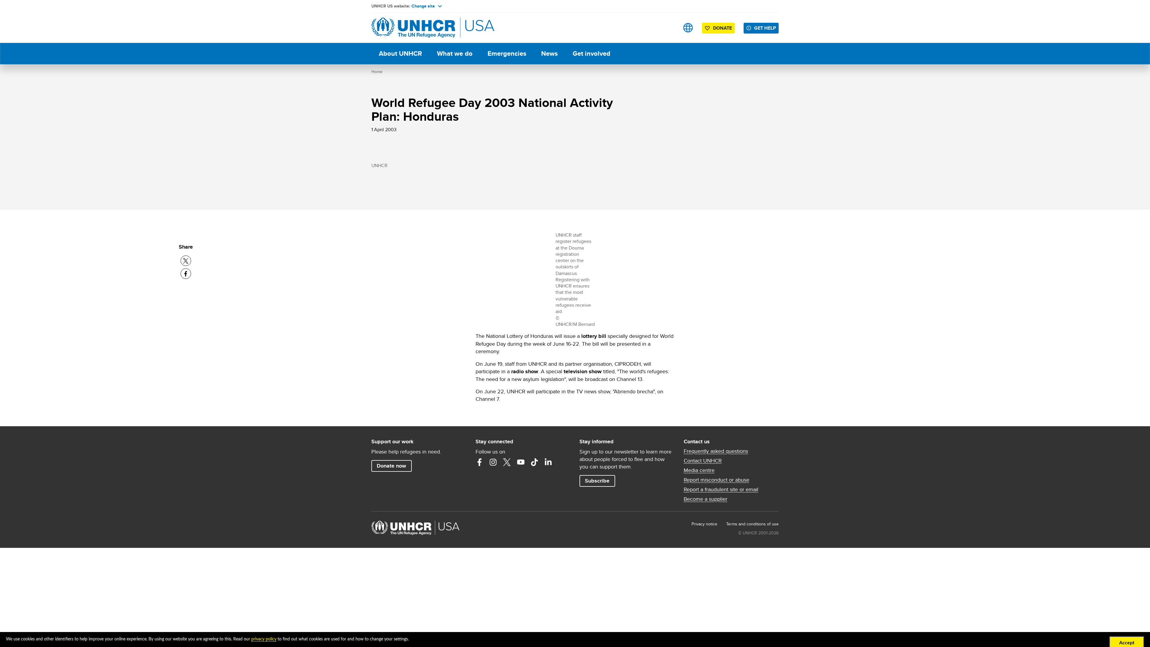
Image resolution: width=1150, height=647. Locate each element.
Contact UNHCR (703, 460)
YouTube (521, 462)
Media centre (699, 470)
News (549, 53)
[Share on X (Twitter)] (186, 261)
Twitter (507, 462)
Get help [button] (765, 28)
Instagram (493, 462)
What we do (455, 53)
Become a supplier (705, 499)
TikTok (534, 462)
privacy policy (263, 639)
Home (376, 72)
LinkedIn (548, 462)
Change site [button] (423, 6)
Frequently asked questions (716, 451)
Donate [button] (722, 28)
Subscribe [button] (597, 481)
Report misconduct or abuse (716, 480)
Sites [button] (688, 28)
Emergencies (507, 53)
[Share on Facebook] (186, 273)
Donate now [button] (391, 466)
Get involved (591, 53)
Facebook (479, 462)
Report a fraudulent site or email (721, 489)
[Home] (413, 27)
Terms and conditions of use (752, 524)
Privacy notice (704, 524)
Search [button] (669, 28)
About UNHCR (400, 53)
